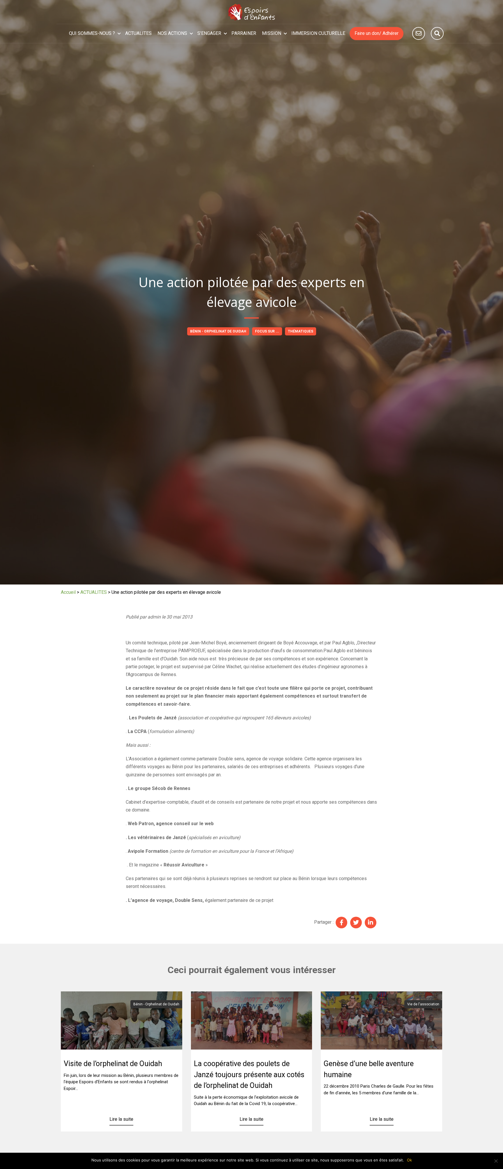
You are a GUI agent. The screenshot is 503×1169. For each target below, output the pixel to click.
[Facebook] (341, 922)
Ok (409, 1160)
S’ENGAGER (209, 33)
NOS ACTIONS (172, 33)
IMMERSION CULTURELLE (318, 33)
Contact (418, 33)
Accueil (68, 592)
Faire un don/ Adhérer (376, 33)
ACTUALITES (138, 33)
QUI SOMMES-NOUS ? (92, 33)
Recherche (437, 33)
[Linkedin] (370, 922)
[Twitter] (356, 922)
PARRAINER (243, 33)
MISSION (271, 33)
